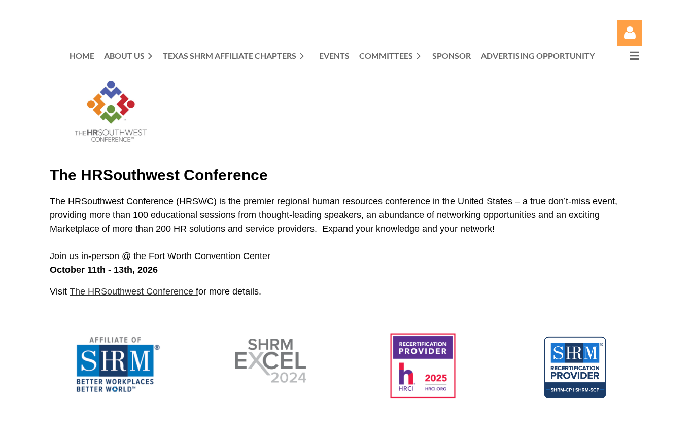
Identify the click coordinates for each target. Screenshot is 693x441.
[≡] (623, 55)
